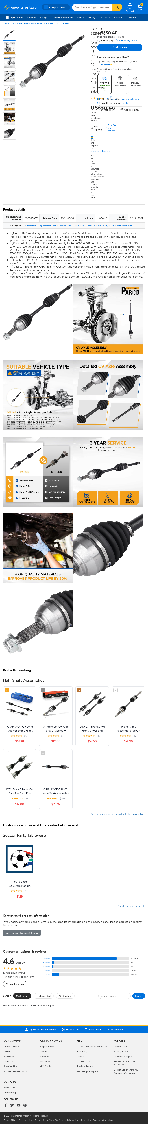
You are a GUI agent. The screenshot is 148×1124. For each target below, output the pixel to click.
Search (138, 995)
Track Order (95, 1029)
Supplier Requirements (15, 1071)
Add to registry (131, 109)
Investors (8, 1061)
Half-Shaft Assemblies (121, 225)
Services (31, 17)
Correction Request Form (22, 933)
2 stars (46, 970)
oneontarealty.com (100, 150)
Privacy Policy (121, 1051)
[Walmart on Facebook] (6, 1105)
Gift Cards (45, 1066)
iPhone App (9, 1087)
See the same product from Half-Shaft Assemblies (118, 814)
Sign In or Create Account (42, 1029)
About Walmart (11, 1046)
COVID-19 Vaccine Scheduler (92, 1046)
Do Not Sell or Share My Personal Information (126, 1071)
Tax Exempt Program (87, 1071)
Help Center (72, 1029)
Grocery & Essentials (62, 17)
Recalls (80, 1056)
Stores (43, 1051)
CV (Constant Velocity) (98, 225)
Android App (10, 1092)
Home (6, 23)
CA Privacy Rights (123, 1056)
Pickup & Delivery (86, 17)
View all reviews (15, 984)
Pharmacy (105, 17)
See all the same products (131, 906)
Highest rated (44, 995)
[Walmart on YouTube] (19, 1105)
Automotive (16, 23)
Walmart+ (45, 1061)
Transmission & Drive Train (56, 23)
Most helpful (65, 995)
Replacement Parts (33, 23)
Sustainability (10, 1066)
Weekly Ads (117, 1029)
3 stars (46, 966)
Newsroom (9, 1056)
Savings (43, 17)
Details (124, 103)
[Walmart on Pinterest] (25, 1105)
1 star (47, 974)
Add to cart (120, 47)
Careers (118, 17)
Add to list (109, 109)
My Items (131, 17)
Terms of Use (120, 1046)
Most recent (22, 995)
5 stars (46, 958)
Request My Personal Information (124, 1063)
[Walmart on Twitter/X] (12, 1105)
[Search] (117, 7)
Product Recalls (85, 1066)
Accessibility (83, 1061)
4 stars (46, 962)
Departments (16, 17)
